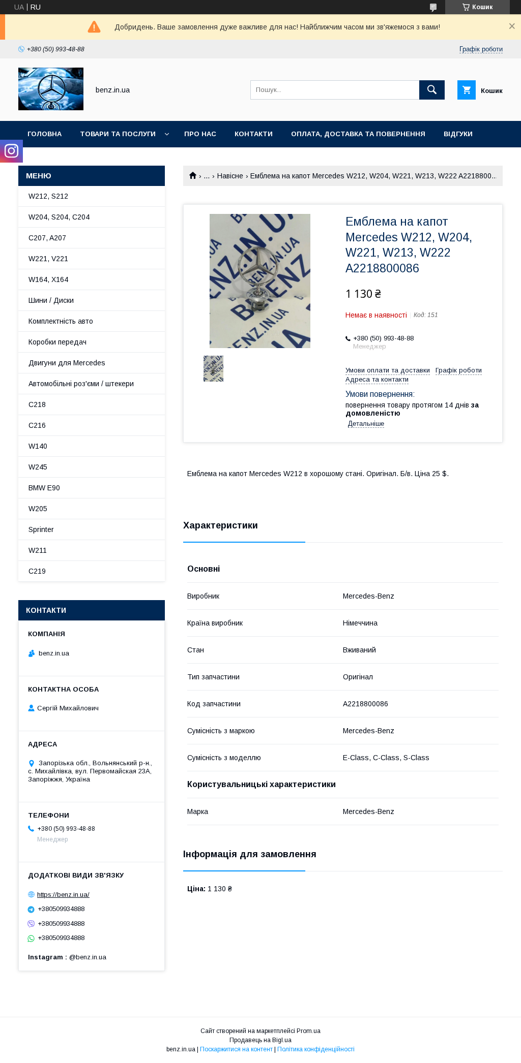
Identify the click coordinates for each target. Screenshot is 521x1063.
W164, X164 (48, 279)
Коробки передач (57, 342)
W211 (37, 550)
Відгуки (458, 134)
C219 (37, 571)
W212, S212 (48, 196)
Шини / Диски (51, 300)
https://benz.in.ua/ (63, 894)
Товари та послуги (118, 134)
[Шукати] (432, 90)
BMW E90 (44, 488)
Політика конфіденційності (316, 1049)
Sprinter (41, 529)
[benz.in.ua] (50, 108)
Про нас (200, 134)
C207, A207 (47, 238)
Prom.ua (309, 1031)
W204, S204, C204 (59, 217)
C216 (37, 425)
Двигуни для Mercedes (66, 363)
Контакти (254, 134)
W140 (37, 446)
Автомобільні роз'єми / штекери (81, 384)
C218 (37, 404)
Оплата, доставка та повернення (358, 134)
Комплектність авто (60, 321)
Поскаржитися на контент (236, 1049)
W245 (37, 467)
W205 (37, 509)
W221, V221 (48, 259)
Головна (44, 134)
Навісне (230, 176)
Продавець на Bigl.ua (260, 1040)
